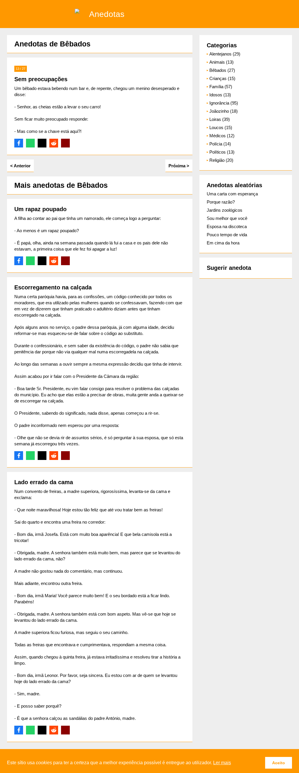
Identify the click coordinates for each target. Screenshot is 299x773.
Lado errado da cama (43, 482)
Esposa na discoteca (227, 226)
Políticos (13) (221, 152)
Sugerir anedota (229, 268)
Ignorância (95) (223, 102)
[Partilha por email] (65, 143)
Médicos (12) (221, 135)
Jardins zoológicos (224, 210)
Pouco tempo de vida (227, 234)
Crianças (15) (222, 78)
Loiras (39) (219, 119)
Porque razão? (221, 201)
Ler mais (222, 762)
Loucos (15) (220, 127)
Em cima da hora (223, 242)
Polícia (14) (220, 143)
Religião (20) (221, 160)
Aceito (278, 762)
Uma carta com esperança (232, 193)
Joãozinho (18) (223, 111)
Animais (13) (221, 62)
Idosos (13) (220, 94)
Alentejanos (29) (224, 53)
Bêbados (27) (222, 70)
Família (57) (220, 86)
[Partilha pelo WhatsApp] (30, 143)
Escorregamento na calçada (53, 287)
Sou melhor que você (227, 218)
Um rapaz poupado (40, 209)
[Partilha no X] (42, 143)
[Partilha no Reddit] (53, 143)
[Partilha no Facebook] (18, 143)
